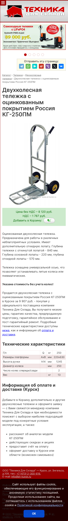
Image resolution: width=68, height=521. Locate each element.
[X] (55, 66)
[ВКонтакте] (61, 66)
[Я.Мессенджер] (35, 66)
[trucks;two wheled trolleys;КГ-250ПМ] (49, 220)
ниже (5, 330)
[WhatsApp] (28, 66)
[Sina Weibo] (41, 66)
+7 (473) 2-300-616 (28, 473)
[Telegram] (21, 66)
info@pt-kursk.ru (21, 476)
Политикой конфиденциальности (40, 505)
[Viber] (48, 66)
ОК (34, 513)
